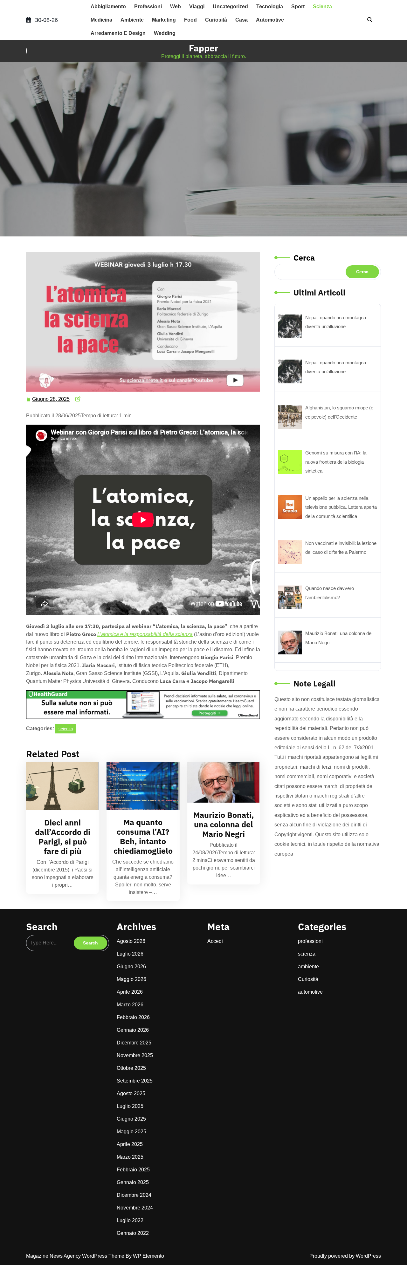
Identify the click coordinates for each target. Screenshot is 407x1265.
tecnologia (269, 6)
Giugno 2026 (131, 966)
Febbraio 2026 (133, 1017)
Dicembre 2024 (134, 1195)
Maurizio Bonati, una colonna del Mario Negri (223, 824)
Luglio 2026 (130, 954)
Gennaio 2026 (133, 1030)
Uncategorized (230, 6)
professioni (148, 6)
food (190, 20)
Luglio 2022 (130, 1220)
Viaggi (196, 6)
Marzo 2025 (130, 1157)
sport (298, 6)
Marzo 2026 (130, 1004)
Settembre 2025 (135, 1080)
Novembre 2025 (135, 1055)
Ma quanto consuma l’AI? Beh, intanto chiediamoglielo (143, 836)
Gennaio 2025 (133, 1182)
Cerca (304, 257)
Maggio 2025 (131, 1131)
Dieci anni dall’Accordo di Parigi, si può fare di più (62, 836)
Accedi (215, 941)
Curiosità (216, 20)
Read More (60, 786)
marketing (164, 20)
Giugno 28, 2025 (51, 398)
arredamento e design (118, 33)
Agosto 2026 (131, 941)
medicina (101, 20)
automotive (270, 20)
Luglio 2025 (130, 1106)
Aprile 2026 (130, 992)
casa (241, 20)
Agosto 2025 (131, 1093)
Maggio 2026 (131, 979)
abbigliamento (108, 6)
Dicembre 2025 (134, 1042)
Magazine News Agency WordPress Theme (76, 1256)
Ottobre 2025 (131, 1068)
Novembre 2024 (135, 1207)
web (175, 6)
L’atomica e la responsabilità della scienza (145, 634)
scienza (322, 6)
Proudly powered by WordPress (345, 1256)
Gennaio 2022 (133, 1233)
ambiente (132, 20)
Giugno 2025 (131, 1119)
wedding (165, 33)
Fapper (203, 48)
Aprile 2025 (130, 1144)
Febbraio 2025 (133, 1169)
